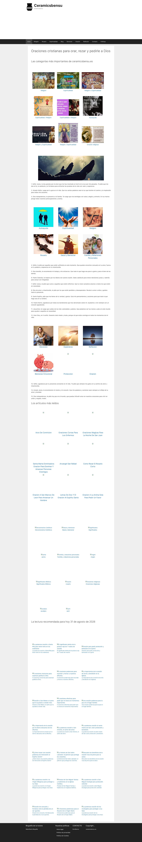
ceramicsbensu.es (91, 829)
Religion (92, 228)
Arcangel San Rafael (68, 464)
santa (43, 557)
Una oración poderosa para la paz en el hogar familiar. (92, 705)
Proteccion (68, 374)
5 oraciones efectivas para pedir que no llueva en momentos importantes (67, 705)
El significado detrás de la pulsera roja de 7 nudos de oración (68, 651)
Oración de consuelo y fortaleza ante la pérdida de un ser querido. (43, 814)
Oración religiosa (93, 144)
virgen (93, 557)
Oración (78, 41)
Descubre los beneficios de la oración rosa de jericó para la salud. (93, 759)
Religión (36, 41)
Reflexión (86, 41)
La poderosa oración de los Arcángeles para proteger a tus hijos (92, 814)
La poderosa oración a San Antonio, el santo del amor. (68, 732)
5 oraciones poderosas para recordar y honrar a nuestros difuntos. (68, 678)
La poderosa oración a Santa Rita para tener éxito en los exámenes (43, 651)
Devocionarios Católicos (43, 530)
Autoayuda (93, 117)
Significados (93, 530)
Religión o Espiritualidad (93, 90)
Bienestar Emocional (43, 374)
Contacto (94, 41)
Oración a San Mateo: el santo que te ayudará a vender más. (43, 705)
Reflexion (93, 347)
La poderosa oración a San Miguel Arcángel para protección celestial (91, 786)
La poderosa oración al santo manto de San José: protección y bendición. (92, 732)
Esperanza (68, 347)
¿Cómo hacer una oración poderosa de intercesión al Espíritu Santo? (42, 759)
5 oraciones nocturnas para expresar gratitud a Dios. (43, 678)
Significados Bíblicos (43, 584)
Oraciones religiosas (93, 584)
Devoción (69, 41)
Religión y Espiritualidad (43, 144)
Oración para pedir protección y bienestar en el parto (91, 651)
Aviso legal (60, 829)
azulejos (43, 611)
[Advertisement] (71, 26)
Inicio (29, 41)
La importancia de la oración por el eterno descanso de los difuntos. (42, 732)
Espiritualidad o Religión (68, 117)
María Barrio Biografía (32, 829)
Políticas (103, 41)
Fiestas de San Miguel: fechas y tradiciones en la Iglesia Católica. (66, 786)
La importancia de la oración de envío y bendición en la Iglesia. (92, 678)
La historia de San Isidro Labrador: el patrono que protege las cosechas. (67, 759)
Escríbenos (76, 829)
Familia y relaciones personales (68, 557)
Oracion (92, 374)
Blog (62, 41)
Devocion (43, 347)
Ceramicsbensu (48, 5)
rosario (68, 584)
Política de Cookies (63, 836)
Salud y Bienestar (68, 255)
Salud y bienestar (68, 530)
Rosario (44, 41)
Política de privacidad (63, 832)
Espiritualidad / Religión (43, 117)
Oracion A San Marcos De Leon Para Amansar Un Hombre (43, 497)
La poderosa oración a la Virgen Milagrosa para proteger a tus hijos (42, 786)
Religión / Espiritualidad (68, 144)
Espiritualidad (54, 41)
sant (68, 611)
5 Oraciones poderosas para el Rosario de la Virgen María (66, 814)
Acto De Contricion (44, 433)
